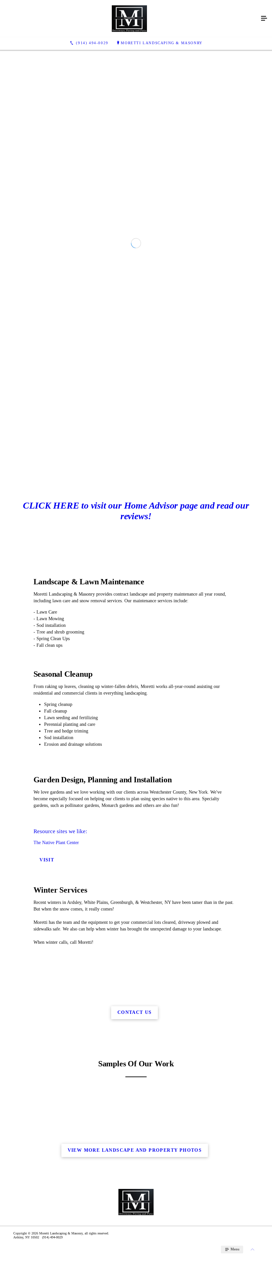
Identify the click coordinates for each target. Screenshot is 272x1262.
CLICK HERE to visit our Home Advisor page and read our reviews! (136, 655)
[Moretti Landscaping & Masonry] (129, 18)
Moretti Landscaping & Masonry (161, 43)
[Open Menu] (264, 18)
